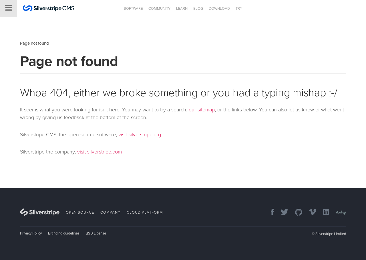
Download (219, 8)
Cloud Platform (145, 212)
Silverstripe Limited (330, 234)
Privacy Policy (31, 233)
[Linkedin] (323, 212)
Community (159, 8)
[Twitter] (281, 212)
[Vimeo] (309, 212)
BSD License (96, 233)
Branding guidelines (63, 233)
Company (110, 212)
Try (239, 8)
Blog (198, 8)
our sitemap (202, 110)
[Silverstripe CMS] (48, 9)
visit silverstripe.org (139, 134)
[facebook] (269, 212)
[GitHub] (295, 212)
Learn (182, 8)
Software (133, 8)
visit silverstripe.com (99, 152)
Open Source (80, 212)
